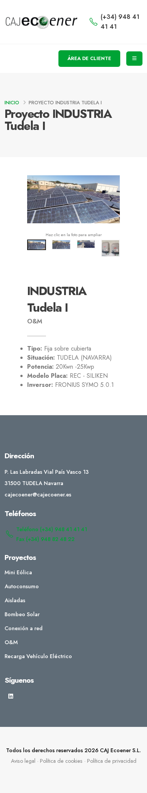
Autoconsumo (22, 586)
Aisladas (15, 600)
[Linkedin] (11, 696)
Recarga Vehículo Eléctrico (38, 656)
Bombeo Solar (22, 614)
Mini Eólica (18, 572)
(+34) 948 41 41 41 (120, 21)
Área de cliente (89, 58)
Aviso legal (23, 761)
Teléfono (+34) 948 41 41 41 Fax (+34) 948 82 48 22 (51, 534)
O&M (11, 642)
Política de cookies (61, 761)
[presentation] (36, 199)
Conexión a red (24, 628)
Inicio (12, 102)
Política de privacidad (111, 761)
